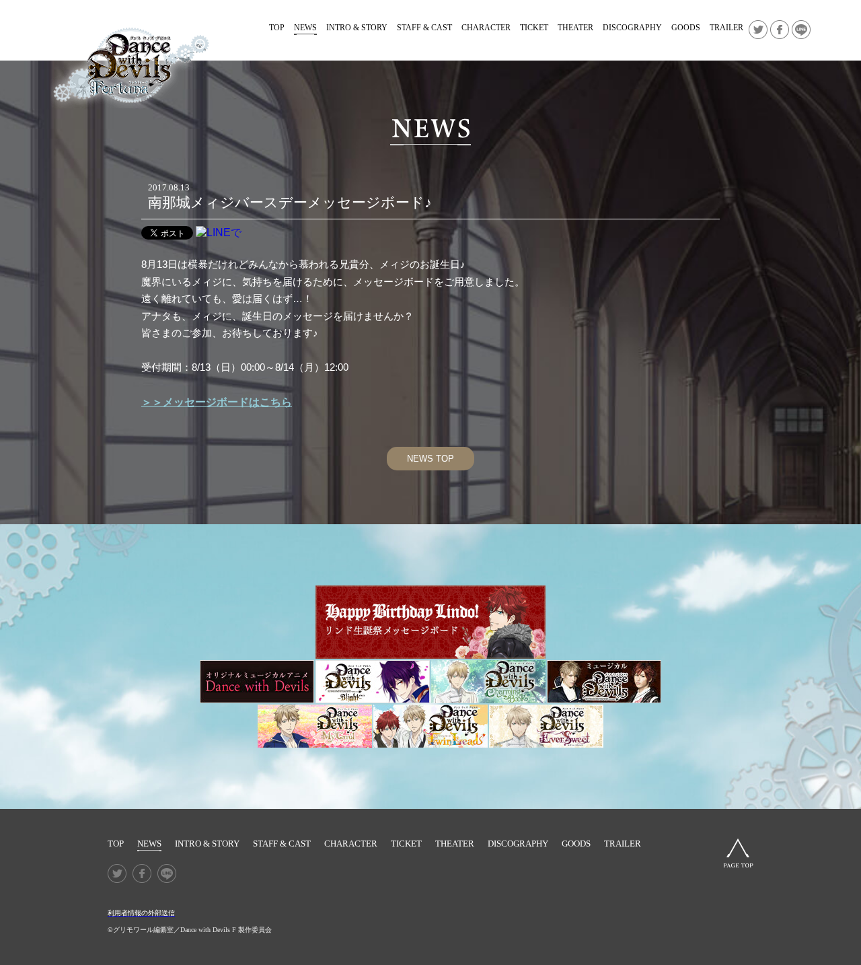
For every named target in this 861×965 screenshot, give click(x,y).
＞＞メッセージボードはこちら (216, 402)
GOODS (685, 27)
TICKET (534, 27)
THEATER (575, 27)
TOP (277, 27)
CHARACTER (486, 27)
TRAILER (726, 27)
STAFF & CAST (424, 27)
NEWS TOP (430, 459)
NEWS (305, 27)
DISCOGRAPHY (632, 27)
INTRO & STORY (356, 27)
